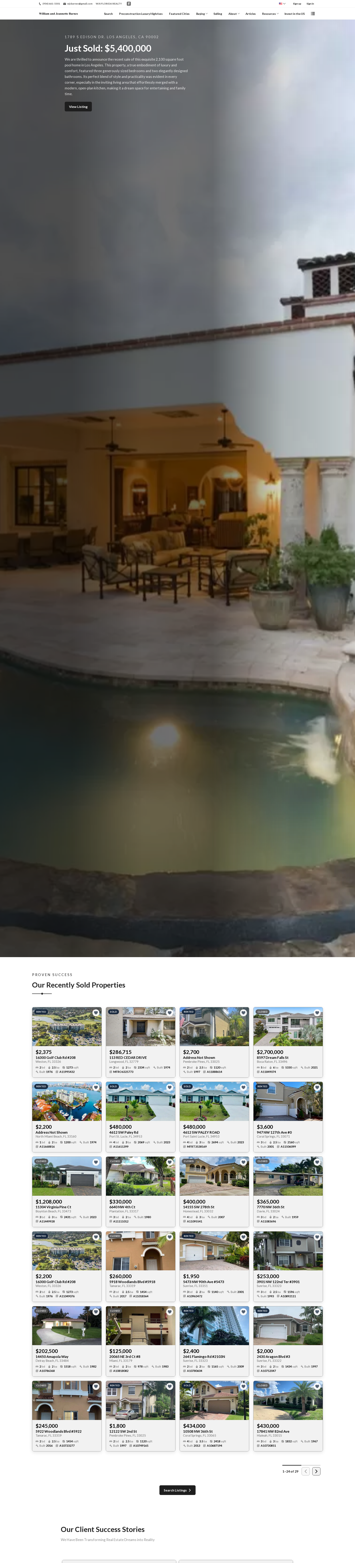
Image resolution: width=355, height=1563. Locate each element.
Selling (217, 13)
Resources (269, 13)
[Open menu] (312, 13)
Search (108, 13)
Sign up (297, 3)
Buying (200, 13)
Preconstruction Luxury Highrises (141, 13)
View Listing (78, 107)
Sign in (310, 3)
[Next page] (316, 1471)
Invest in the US (294, 13)
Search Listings (175, 1490)
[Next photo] (97, 1027)
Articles (251, 13)
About (232, 13)
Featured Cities (179, 13)
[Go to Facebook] (129, 3)
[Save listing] (95, 1012)
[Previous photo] (37, 1027)
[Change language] (282, 3)
